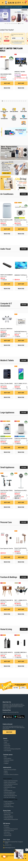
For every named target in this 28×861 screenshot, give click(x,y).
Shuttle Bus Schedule (8, 760)
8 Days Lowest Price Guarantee (11, 780)
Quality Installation (8, 801)
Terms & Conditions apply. (17, 42)
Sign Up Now (9, 732)
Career (5, 742)
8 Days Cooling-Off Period (10, 782)
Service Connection (7, 778)
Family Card (6, 744)
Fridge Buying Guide (8, 817)
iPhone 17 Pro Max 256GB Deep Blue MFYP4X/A (10, 383)
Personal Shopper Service (9, 792)
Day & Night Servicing (8, 806)
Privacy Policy (7, 745)
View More (23, 194)
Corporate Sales (7, 835)
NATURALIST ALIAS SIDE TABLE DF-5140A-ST (10, 600)
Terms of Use (7, 747)
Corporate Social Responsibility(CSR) (12, 749)
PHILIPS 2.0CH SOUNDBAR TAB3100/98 (9, 274)
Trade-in (6, 789)
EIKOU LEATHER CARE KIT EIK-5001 (8, 652)
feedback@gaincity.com (10, 847)
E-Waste (6, 773)
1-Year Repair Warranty (9, 803)
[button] (13, 79)
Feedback (6, 763)
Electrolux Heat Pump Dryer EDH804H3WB (9, 438)
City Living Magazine (8, 816)
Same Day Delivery (8, 785)
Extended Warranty (8, 790)
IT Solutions (7, 827)
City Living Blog (7, 750)
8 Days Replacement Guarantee (11, 784)
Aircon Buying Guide (8, 812)
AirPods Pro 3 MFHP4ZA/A (6, 328)
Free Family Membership (9, 794)
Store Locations (7, 758)
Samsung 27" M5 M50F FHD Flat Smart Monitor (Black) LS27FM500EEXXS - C (20, 71)
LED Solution (7, 832)
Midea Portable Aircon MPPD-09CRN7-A (9, 220)
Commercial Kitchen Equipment (11, 829)
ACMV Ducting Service (9, 830)
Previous (1, 15)
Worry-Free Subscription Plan (10, 795)
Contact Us (6, 761)
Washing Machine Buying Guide (11, 819)
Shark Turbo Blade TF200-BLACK (7, 490)
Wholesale (6, 825)
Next (27, 15)
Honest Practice (7, 805)
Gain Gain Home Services (9, 797)
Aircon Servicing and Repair (10, 769)
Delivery (6, 771)
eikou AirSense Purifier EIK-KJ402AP (6, 74)
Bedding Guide (7, 814)
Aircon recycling (7, 833)
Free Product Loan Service (9, 787)
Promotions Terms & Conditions (11, 774)
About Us (6, 740)
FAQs (5, 756)
